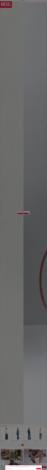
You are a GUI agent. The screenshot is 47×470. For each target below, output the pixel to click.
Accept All (39, 468)
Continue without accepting (9, 468)
